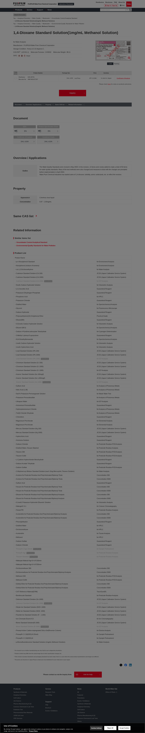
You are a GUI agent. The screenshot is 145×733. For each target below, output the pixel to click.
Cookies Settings (96, 728)
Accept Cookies (124, 728)
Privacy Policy (33, 731)
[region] (72, 728)
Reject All (110, 728)
